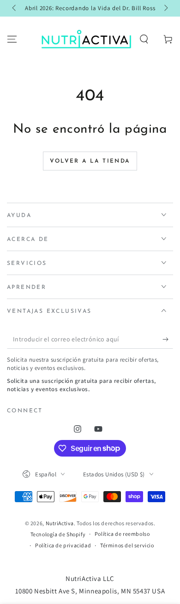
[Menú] (12, 39)
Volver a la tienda (90, 161)
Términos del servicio (127, 545)
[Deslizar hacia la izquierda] (15, 8)
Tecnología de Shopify (58, 534)
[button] (144, 39)
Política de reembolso (122, 533)
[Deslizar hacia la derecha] (165, 8)
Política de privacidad (63, 545)
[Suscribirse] (167, 339)
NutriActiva (60, 523)
